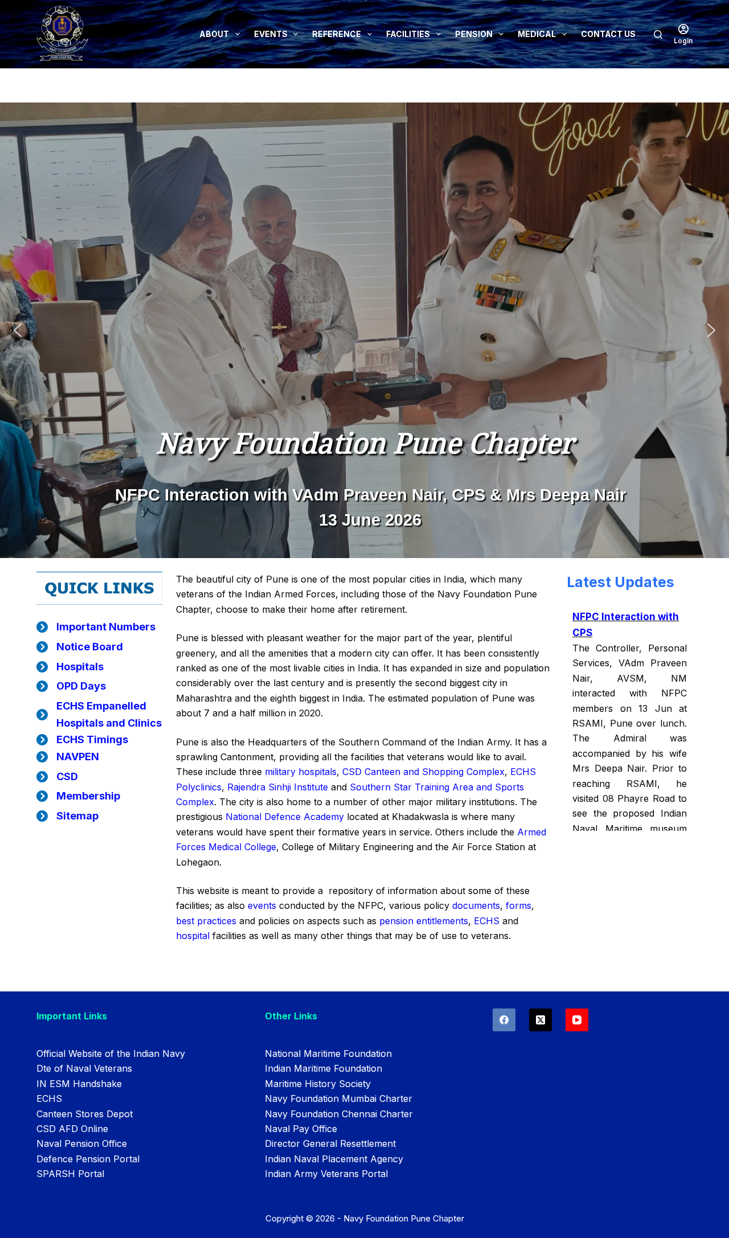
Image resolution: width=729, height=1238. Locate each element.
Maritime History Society (318, 1083)
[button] (18, 330)
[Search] (658, 34)
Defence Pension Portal (88, 1159)
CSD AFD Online (72, 1128)
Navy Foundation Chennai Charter (339, 1114)
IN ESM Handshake (79, 1083)
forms (518, 905)
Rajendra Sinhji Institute (277, 787)
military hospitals (301, 771)
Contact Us (608, 34)
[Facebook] (504, 1020)
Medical (537, 34)
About (214, 34)
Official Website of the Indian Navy (110, 1053)
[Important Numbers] (95, 627)
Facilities (408, 34)
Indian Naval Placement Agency (334, 1159)
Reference (336, 34)
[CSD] (57, 776)
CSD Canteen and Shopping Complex (422, 771)
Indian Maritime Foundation (323, 1068)
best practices (206, 921)
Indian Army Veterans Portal (326, 1173)
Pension (474, 34)
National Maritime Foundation (328, 1053)
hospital (193, 935)
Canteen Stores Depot (84, 1114)
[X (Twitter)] (540, 1020)
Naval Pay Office (301, 1128)
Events (271, 34)
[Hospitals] (70, 666)
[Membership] (78, 796)
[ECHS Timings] (82, 739)
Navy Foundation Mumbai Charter (338, 1098)
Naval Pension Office (81, 1143)
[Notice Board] (79, 646)
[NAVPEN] (67, 756)
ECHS (486, 921)
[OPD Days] (71, 686)
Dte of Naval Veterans (84, 1068)
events (263, 905)
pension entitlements (423, 921)
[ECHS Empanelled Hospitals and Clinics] (99, 714)
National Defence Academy (285, 816)
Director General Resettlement (330, 1143)
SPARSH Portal (70, 1173)
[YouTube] (577, 1020)
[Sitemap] (67, 816)
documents (476, 905)
